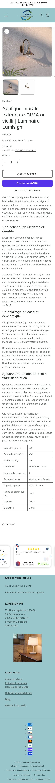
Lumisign (25, 762)
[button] (6, 15)
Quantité (6, 155)
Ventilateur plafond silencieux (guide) (24, 592)
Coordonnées (39, 775)
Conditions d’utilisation (41, 770)
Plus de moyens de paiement (27, 190)
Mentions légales (43, 779)
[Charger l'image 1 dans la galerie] (10, 87)
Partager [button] (10, 524)
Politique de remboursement (32, 766)
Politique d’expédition (22, 775)
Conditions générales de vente (20, 779)
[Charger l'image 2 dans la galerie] (27, 87)
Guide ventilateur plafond (18, 586)
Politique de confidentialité (18, 770)
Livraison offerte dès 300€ (25, 150)
